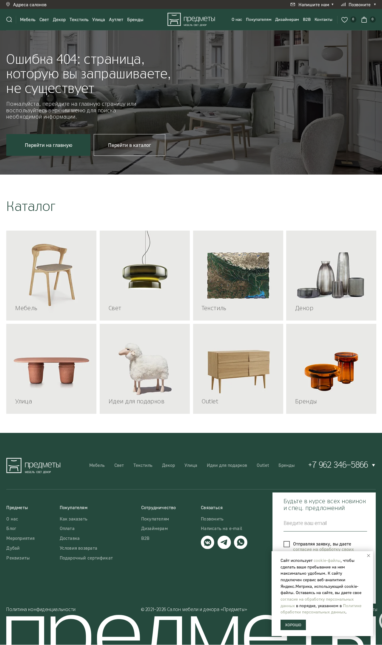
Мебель (28, 19)
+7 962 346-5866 (338, 465)
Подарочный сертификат (86, 557)
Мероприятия (20, 538)
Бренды (135, 19)
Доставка (70, 538)
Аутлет (116, 19)
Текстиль (79, 19)
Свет (44, 19)
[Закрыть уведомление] (369, 556)
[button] (30, 4)
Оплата (67, 528)
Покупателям (259, 19)
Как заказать (74, 518)
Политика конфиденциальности (41, 609)
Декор (59, 19)
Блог (11, 528)
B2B (307, 19)
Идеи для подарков (227, 465)
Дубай (13, 548)
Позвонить (212, 518)
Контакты (323, 19)
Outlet (263, 465)
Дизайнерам (287, 19)
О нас (237, 19)
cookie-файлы (327, 560)
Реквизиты (18, 557)
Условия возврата (78, 548)
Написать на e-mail (221, 528)
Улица (98, 19)
